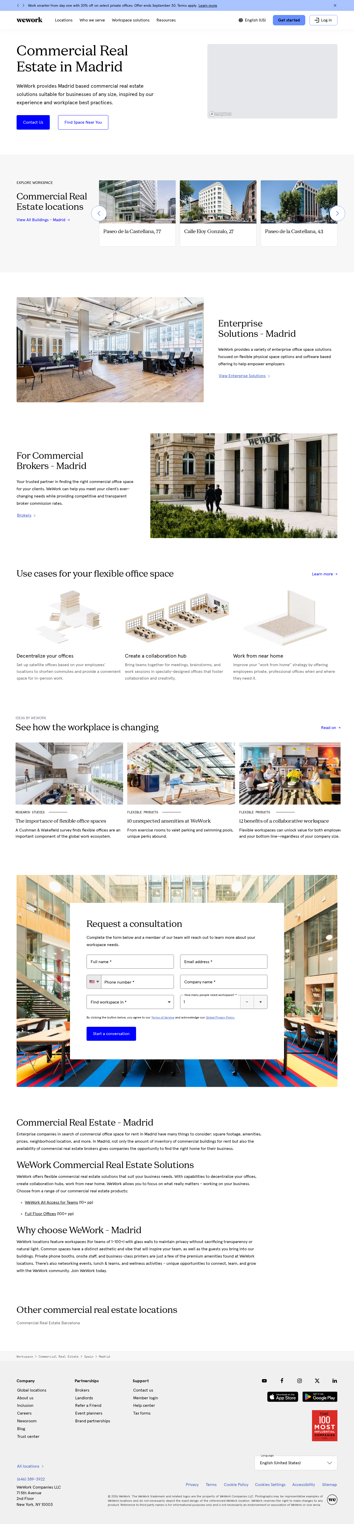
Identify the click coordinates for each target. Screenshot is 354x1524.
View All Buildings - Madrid (41, 220)
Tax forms (142, 1413)
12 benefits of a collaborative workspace (284, 821)
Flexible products (255, 812)
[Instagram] (299, 1380)
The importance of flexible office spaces (61, 821)
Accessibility (303, 1485)
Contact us (143, 1390)
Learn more (208, 6)
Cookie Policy (236, 1485)
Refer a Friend (88, 1405)
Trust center (28, 1436)
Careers (24, 1413)
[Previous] (18, 5)
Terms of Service (162, 1017)
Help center (144, 1405)
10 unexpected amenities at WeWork (169, 821)
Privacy (192, 1485)
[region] (272, 81)
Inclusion (25, 1405)
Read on (329, 728)
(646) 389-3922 (31, 1479)
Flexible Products (142, 812)
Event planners (88, 1413)
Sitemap (329, 1485)
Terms (211, 1485)
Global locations (31, 1390)
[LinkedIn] (334, 1380)
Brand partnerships (92, 1421)
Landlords (84, 1398)
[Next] (23, 5)
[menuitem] (64, 20)
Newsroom (27, 1421)
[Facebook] (282, 1380)
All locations (28, 1466)
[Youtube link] (264, 1380)
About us (25, 1398)
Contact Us (33, 122)
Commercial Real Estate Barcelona (48, 1323)
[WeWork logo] (30, 19)
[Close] (335, 5)
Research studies (30, 812)
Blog (21, 1429)
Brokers (82, 1390)
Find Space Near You (83, 122)
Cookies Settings (270, 1485)
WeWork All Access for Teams (51, 1202)
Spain (88, 1356)
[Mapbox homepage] (220, 114)
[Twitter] (317, 1380)
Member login (145, 1398)
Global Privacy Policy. (220, 1017)
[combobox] (94, 981)
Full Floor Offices (40, 1214)
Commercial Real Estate (59, 1356)
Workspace (25, 1356)
